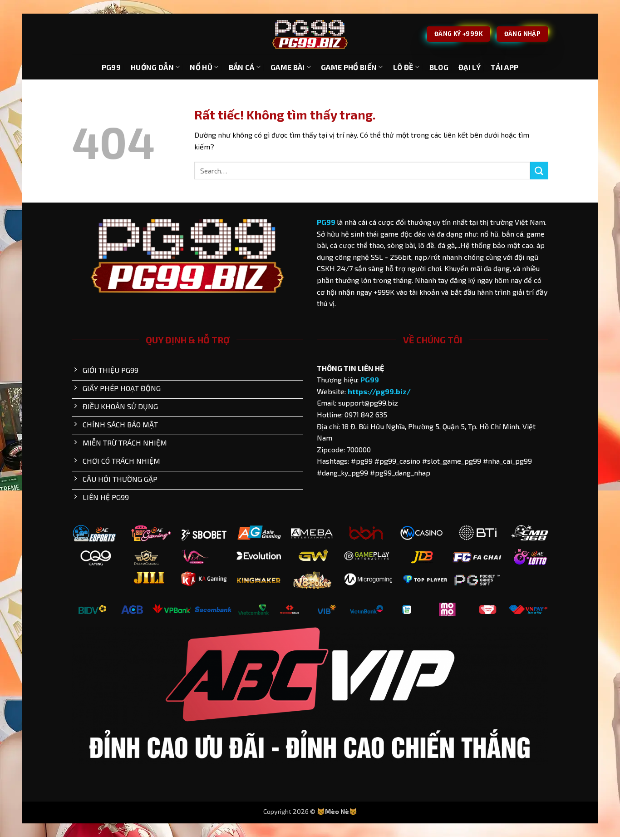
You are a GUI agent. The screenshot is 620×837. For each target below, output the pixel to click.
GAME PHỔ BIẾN (349, 67)
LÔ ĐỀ (403, 67)
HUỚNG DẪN (152, 67)
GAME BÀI (288, 67)
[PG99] (310, 34)
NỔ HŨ (201, 67)
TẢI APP (504, 67)
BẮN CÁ (242, 67)
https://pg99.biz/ (379, 391)
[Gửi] (539, 170)
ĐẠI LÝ (469, 67)
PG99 (111, 67)
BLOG (438, 67)
